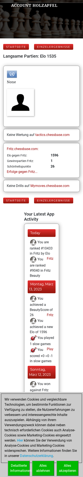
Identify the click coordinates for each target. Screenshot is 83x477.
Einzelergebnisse (53, 46)
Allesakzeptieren (67, 468)
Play (49, 349)
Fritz (49, 259)
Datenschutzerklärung (36, 456)
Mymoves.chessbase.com (49, 186)
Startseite (16, 46)
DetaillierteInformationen (20, 468)
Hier (20, 440)
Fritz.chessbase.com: (23, 149)
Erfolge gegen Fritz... (22, 172)
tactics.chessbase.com (52, 135)
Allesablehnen (43, 468)
